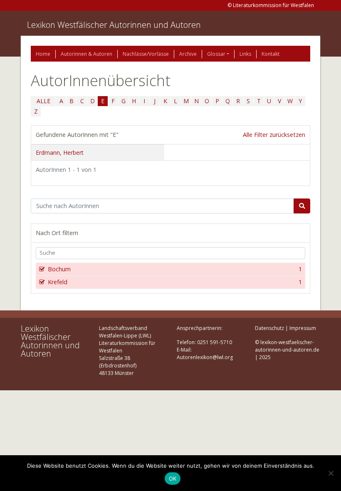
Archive (188, 53)
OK (173, 478)
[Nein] (330, 473)
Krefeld (175, 282)
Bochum (175, 269)
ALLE (43, 101)
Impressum (302, 328)
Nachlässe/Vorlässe (146, 53)
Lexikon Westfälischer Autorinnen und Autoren (114, 24)
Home (43, 53)
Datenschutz (269, 328)
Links (245, 53)
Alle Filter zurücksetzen (274, 135)
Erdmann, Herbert (60, 152)
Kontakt (270, 53)
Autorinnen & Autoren (86, 53)
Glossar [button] (216, 53)
